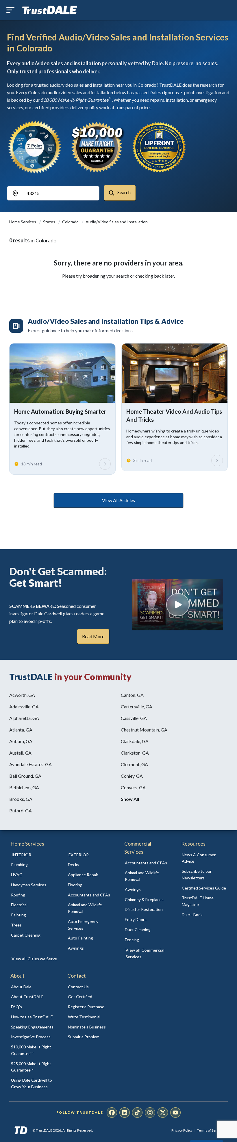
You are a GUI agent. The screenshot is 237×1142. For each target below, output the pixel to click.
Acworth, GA (22, 695)
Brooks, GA (20, 799)
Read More (93, 636)
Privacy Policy (181, 1130)
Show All (130, 799)
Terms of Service (210, 1130)
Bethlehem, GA (24, 787)
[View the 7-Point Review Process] (34, 147)
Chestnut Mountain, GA (144, 729)
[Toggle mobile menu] (10, 10)
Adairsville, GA (24, 706)
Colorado (70, 221)
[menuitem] (33, 865)
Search (123, 192)
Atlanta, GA (20, 729)
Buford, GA (20, 810)
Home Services (23, 221)
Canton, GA (132, 695)
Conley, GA (132, 776)
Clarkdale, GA (135, 741)
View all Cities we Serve (34, 958)
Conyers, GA (133, 787)
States (49, 221)
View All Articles (118, 500)
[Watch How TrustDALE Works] (177, 604)
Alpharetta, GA (24, 718)
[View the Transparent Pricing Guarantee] (159, 147)
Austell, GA (20, 752)
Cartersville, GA (136, 706)
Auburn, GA (20, 741)
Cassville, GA (134, 718)
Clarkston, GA (135, 752)
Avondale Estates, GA (30, 764)
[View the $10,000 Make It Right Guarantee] (97, 147)
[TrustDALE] (50, 10)
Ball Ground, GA (25, 776)
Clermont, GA (134, 764)
